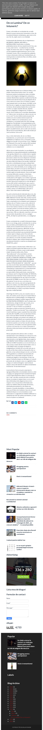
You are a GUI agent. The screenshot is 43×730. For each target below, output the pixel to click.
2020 (11, 699)
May (12, 711)
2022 (11, 695)
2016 (11, 707)
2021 (11, 697)
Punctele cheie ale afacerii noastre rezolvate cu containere (26, 532)
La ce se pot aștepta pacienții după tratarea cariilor (24, 547)
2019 (11, 701)
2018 (11, 703)
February (14, 715)
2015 (11, 709)
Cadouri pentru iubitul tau (15, 540)
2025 (11, 689)
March (13, 713)
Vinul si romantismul (23, 476)
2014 (11, 719)
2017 (11, 705)
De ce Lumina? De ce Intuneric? (20, 717)
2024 (11, 691)
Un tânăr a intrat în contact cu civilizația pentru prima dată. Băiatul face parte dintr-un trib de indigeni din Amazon (21, 457)
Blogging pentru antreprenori (22, 467)
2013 (11, 721)
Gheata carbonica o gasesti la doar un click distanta (26, 508)
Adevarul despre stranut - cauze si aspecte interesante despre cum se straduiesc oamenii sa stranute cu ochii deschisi (21, 490)
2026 (11, 687)
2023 (11, 693)
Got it (27, 15)
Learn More (18, 15)
